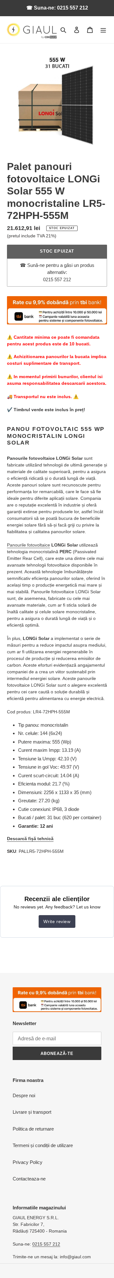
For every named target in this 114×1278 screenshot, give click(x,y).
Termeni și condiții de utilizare (43, 1145)
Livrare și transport (32, 1112)
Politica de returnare (33, 1129)
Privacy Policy (27, 1162)
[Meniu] (103, 30)
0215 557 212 (46, 1244)
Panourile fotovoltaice (28, 544)
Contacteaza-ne (29, 1178)
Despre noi (24, 1095)
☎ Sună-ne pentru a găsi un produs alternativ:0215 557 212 (57, 272)
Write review (56, 921)
